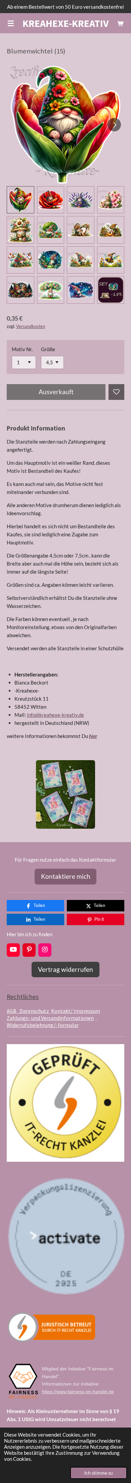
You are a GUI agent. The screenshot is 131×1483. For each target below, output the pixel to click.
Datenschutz (34, 1010)
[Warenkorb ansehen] (120, 23)
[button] (20, 200)
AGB (13, 1010)
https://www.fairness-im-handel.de (78, 1391)
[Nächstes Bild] (114, 124)
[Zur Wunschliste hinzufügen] (116, 392)
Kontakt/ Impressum (75, 1010)
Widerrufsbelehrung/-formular (52, 1021)
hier (93, 736)
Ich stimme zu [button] (98, 1473)
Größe (48, 349)
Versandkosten (30, 326)
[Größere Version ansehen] (65, 794)
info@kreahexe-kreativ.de (55, 715)
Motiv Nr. (22, 349)
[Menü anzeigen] (10, 23)
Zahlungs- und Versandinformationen (50, 1018)
